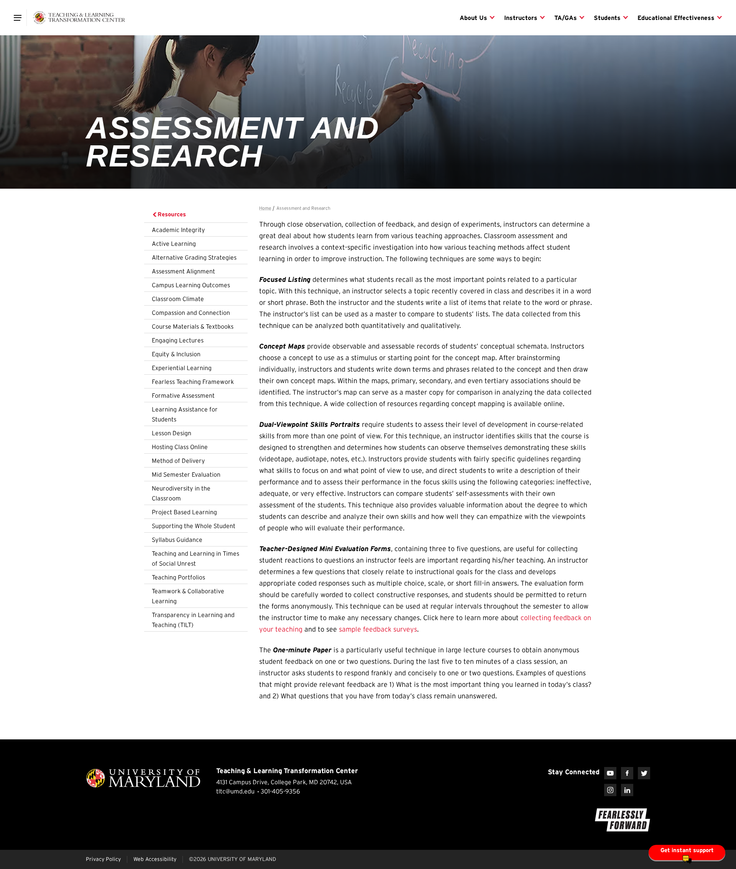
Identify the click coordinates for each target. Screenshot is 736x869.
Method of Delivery (178, 460)
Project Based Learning (184, 512)
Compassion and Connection (191, 312)
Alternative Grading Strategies (194, 257)
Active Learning (174, 243)
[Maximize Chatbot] (725, 333)
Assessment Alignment (183, 271)
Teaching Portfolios (178, 577)
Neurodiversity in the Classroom (181, 493)
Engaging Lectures (178, 340)
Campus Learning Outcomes (191, 284)
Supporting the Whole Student (193, 525)
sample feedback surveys (378, 629)
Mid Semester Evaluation (186, 474)
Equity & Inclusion (176, 354)
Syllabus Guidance (177, 539)
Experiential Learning (182, 367)
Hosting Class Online (180, 446)
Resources (172, 214)
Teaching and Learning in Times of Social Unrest (195, 558)
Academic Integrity (178, 229)
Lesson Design (171, 433)
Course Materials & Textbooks (192, 326)
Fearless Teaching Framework (193, 381)
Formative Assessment (183, 395)
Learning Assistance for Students (185, 414)
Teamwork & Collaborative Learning (188, 596)
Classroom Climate (178, 298)
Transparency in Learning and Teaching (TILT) (193, 619)
